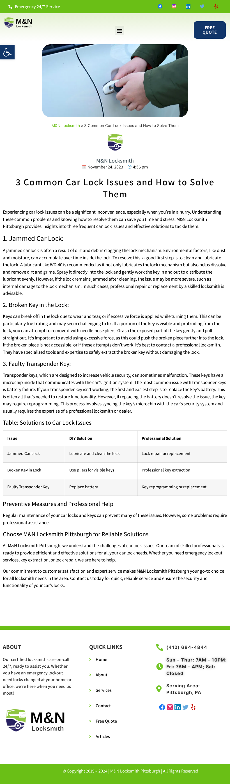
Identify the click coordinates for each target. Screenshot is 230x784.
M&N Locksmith (66, 125)
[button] (7, 52)
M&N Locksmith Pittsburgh (135, 771)
